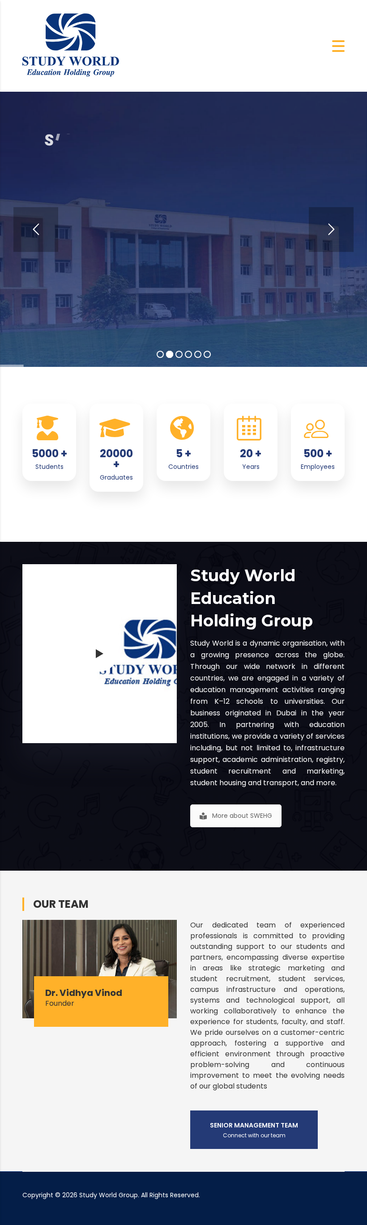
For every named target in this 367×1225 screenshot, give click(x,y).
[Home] (71, 45)
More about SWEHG (242, 815)
